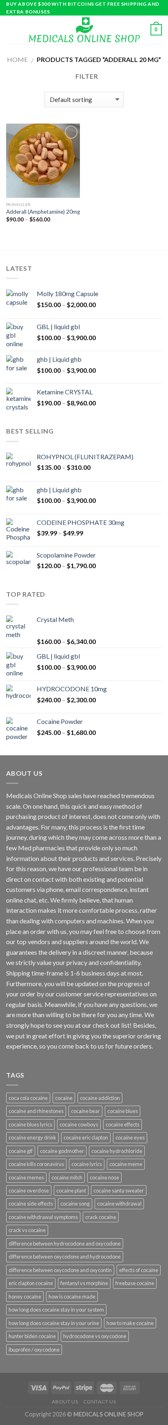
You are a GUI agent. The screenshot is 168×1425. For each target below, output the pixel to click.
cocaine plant (71, 1190)
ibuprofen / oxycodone (34, 1349)
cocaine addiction (100, 1098)
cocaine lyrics (86, 1164)
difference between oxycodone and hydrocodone (65, 1256)
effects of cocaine (138, 1270)
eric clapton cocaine (31, 1283)
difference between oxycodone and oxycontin (60, 1270)
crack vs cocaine (27, 1230)
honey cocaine (25, 1296)
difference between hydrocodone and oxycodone (65, 1243)
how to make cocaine (130, 1323)
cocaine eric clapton (86, 1137)
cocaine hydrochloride (116, 1151)
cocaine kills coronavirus (36, 1164)
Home (17, 59)
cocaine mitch (66, 1177)
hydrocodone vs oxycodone (94, 1336)
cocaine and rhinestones (36, 1111)
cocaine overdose (29, 1190)
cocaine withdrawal (119, 1203)
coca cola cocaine (28, 1098)
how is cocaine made (72, 1296)
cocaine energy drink (32, 1137)
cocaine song (75, 1203)
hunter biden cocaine (32, 1336)
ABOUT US (65, 1401)
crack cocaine (100, 1217)
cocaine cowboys (79, 1124)
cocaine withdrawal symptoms (43, 1217)
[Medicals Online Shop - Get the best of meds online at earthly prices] (84, 29)
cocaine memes (26, 1177)
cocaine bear (85, 1111)
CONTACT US (99, 1401)
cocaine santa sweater (118, 1190)
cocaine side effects (31, 1203)
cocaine (64, 1098)
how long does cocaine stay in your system (56, 1309)
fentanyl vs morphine (84, 1283)
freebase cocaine (134, 1283)
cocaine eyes (130, 1137)
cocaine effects (122, 1124)
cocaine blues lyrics (30, 1124)
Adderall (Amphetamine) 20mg (43, 211)
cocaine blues (122, 1111)
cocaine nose (104, 1177)
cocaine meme (125, 1164)
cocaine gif (21, 1151)
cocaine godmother (62, 1151)
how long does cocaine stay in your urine (54, 1323)
